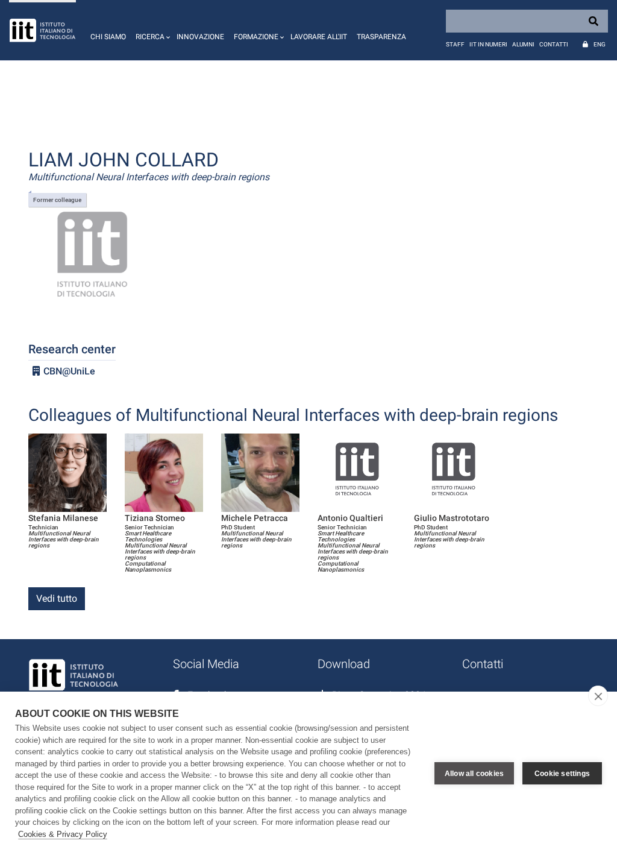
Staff (455, 44)
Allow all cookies (474, 773)
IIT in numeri (488, 44)
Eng (600, 44)
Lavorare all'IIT (318, 37)
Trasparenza (381, 37)
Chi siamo (108, 37)
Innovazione (200, 37)
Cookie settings (562, 773)
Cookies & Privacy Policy (62, 834)
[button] (151, 30)
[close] (598, 696)
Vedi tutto (56, 598)
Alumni (523, 44)
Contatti (553, 44)
